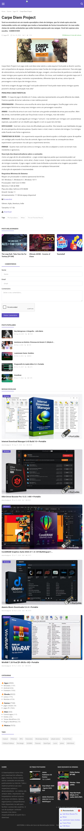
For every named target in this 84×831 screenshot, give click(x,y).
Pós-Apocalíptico (13, 218)
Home (3, 11)
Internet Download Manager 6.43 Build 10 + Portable (24, 441)
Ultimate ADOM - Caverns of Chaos (39, 255)
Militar (23, 218)
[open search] (81, 4)
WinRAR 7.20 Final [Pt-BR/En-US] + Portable (20, 662)
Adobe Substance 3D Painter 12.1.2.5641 (47, 776)
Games (9, 11)
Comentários (10, 264)
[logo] (42, 4)
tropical (5, 739)
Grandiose (17, 375)
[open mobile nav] (3, 4)
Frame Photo (67, 739)
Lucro (55, 743)
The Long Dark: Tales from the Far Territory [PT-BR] (14, 255)
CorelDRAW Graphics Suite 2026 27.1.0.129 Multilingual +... (27, 552)
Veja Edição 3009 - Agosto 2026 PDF (48, 788)
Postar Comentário (10, 315)
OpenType (47, 743)
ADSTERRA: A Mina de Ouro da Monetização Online (35, 825)
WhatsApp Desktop (41, 739)
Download (7, 212)
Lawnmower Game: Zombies (24, 353)
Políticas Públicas (8, 743)
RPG (21, 739)
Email (4, 279)
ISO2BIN (29, 743)
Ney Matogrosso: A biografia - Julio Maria (28, 331)
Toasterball (61, 254)
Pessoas (37, 743)
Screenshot (8, 199)
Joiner (62, 743)
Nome (4, 270)
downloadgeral (6, 445)
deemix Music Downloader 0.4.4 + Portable (20, 607)
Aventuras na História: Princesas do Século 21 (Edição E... (34, 342)
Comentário (6, 289)
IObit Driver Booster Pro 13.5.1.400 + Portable (21, 497)
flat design (20, 743)
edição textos (55, 739)
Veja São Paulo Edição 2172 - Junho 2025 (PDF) (76, 795)
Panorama (29, 739)
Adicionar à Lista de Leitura (72, 35)
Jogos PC (15, 11)
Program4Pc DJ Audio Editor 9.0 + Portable (29, 364)
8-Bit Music (70, 743)
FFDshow (14, 739)
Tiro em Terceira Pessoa (35, 218)
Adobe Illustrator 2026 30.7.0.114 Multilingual (48, 799)
